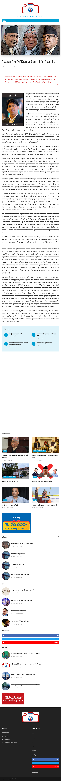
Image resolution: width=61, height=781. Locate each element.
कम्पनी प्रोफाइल (35, 772)
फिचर (33, 742)
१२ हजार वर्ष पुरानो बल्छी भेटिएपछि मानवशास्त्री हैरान (24, 590)
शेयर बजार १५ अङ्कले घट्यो (18, 564)
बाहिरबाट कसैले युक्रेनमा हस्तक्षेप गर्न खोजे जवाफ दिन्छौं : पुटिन (26, 664)
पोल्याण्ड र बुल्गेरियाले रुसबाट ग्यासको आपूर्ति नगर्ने (23, 674)
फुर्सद (33, 746)
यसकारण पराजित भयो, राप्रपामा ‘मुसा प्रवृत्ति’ (45, 505)
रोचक (3, 584)
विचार (5, 450)
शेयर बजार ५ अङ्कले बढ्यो (18, 553)
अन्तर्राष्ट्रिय (4, 647)
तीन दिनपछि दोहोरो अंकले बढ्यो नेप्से (20, 574)
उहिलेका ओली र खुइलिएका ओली (44, 343)
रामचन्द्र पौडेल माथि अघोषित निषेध (42, 481)
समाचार (33, 738)
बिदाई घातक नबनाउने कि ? (15, 334)
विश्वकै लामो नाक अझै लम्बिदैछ (18, 611)
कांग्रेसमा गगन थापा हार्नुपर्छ (10, 505)
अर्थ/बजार (4, 537)
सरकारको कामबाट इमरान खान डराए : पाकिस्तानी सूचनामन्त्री (25, 653)
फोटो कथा (34, 750)
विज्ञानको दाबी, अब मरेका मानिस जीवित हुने (21, 600)
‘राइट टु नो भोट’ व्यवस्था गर (10, 481)
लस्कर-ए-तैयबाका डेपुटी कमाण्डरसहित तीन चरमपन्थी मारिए (25, 685)
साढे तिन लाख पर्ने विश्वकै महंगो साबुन (20, 621)
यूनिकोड (42, 16)
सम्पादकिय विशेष (41, 450)
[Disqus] (30, 373)
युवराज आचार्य (5, 66)
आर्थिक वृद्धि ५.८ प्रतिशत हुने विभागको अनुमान (22, 543)
